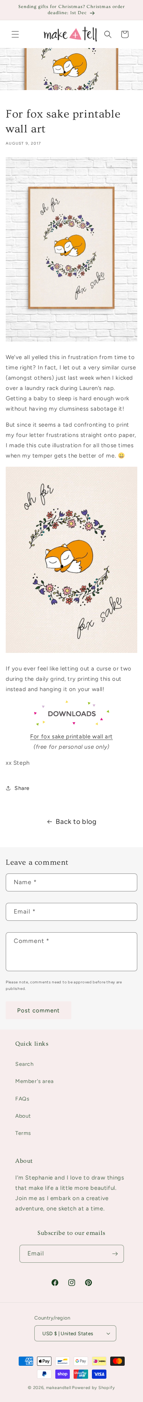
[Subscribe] (115, 1254)
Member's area (34, 1081)
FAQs (22, 1099)
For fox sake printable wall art (71, 736)
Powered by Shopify (93, 1387)
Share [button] (22, 788)
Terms (23, 1133)
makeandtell (58, 1387)
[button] (15, 34)
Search (24, 1064)
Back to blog (76, 821)
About (23, 1116)
